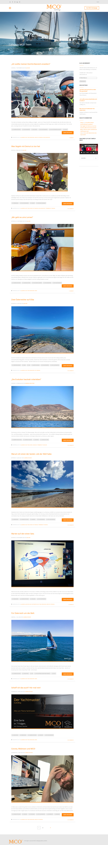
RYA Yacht (35, 129)
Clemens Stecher (16, 129)
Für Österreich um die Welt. (23, 613)
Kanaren (37, 439)
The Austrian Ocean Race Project (43, 673)
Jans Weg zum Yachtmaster (31, 604)
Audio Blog (15, 735)
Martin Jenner (36, 365)
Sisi (32, 673)
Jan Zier (28, 67)
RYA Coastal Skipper (37, 282)
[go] (96, 158)
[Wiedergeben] (81, 152)
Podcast (41, 735)
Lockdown (32, 814)
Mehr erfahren (67, 132)
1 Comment (71, 137)
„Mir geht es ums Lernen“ (22, 217)
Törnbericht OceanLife (42, 444)
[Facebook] (12, 2)
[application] (89, 149)
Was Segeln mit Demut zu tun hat (25, 146)
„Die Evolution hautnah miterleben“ (26, 379)
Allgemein (23, 137)
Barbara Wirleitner (29, 383)
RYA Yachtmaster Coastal (55, 129)
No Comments (71, 208)
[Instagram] (15, 2)
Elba (24, 365)
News (36, 137)
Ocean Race (26, 673)
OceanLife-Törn (27, 282)
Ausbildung (15, 203)
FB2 (29, 365)
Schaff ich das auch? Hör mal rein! (26, 688)
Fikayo (81, 122)
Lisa (81, 133)
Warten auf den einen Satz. (22, 534)
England (33, 598)
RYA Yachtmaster (43, 129)
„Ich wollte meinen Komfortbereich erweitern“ (30, 64)
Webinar (57, 814)
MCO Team (27, 137)
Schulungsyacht (46, 137)
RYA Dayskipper (27, 129)
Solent (65, 129)
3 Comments (71, 604)
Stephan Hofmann (41, 203)
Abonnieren (82, 81)
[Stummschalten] (93, 152)
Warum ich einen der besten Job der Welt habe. (31, 454)
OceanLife (35, 444)
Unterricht (50, 814)
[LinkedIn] (17, 2)
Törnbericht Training (50, 208)
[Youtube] (10, 2)
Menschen (32, 137)
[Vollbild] (96, 152)
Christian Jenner (16, 365)
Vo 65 (54, 673)
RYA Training (40, 137)
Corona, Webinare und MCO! (23, 749)
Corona (25, 814)
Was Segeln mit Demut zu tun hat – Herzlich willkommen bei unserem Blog (88, 127)
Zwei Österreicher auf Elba (22, 300)
